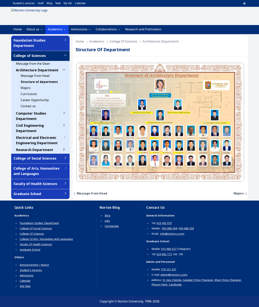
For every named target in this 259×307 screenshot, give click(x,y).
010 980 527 (168, 249)
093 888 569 (169, 228)
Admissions (27, 275)
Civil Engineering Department (30, 128)
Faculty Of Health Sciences (36, 244)
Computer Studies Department (31, 116)
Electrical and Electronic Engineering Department (37, 141)
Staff (41, 3)
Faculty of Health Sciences (35, 184)
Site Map (25, 286)
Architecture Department (37, 70)
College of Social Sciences (34, 158)
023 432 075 (164, 223)
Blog (49, 3)
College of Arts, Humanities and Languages (36, 171)
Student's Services (31, 270)
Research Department (34, 150)
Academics (96, 42)
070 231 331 (168, 269)
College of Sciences (29, 56)
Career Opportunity (35, 100)
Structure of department (39, 82)
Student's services (24, 3)
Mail (57, 3)
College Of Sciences (32, 234)
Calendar (80, 3)
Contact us (28, 106)
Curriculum (29, 94)
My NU (68, 3)
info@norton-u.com (172, 234)
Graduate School (27, 194)
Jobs (107, 221)
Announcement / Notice (34, 265)
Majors (26, 88)
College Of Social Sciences (36, 228)
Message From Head (35, 76)
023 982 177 (164, 254)
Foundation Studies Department (29, 43)
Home (17, 29)
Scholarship (112, 226)
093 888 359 (186, 228)
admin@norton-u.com (173, 275)
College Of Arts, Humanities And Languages (46, 239)
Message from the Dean (33, 64)
